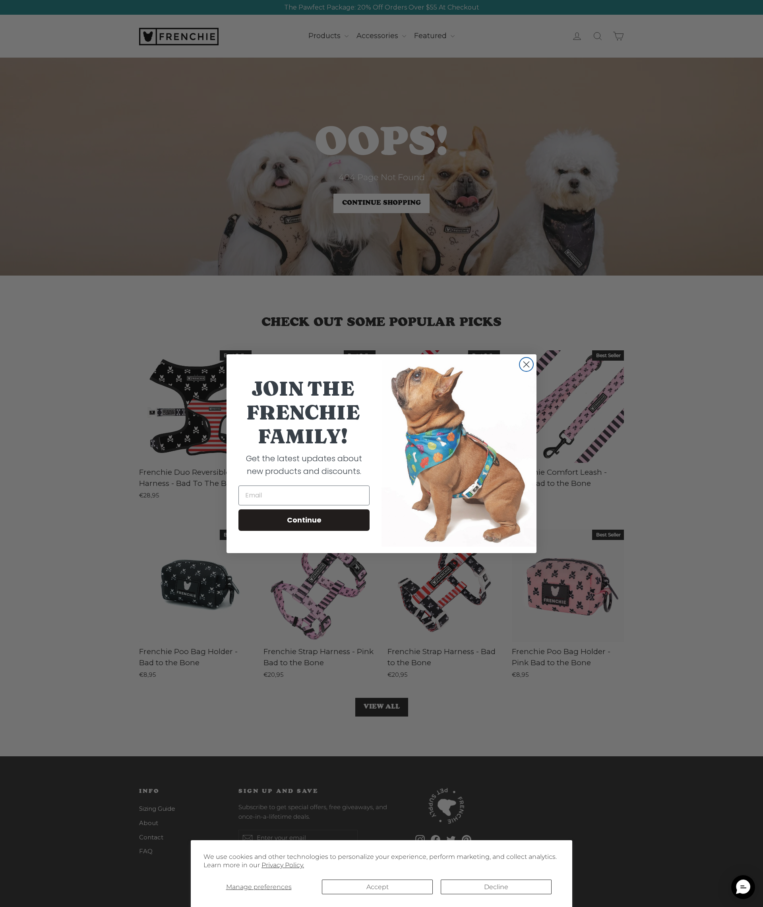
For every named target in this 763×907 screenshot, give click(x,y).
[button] (743, 887)
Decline (496, 887)
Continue (304, 520)
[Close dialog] (526, 364)
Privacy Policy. (282, 865)
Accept (377, 887)
